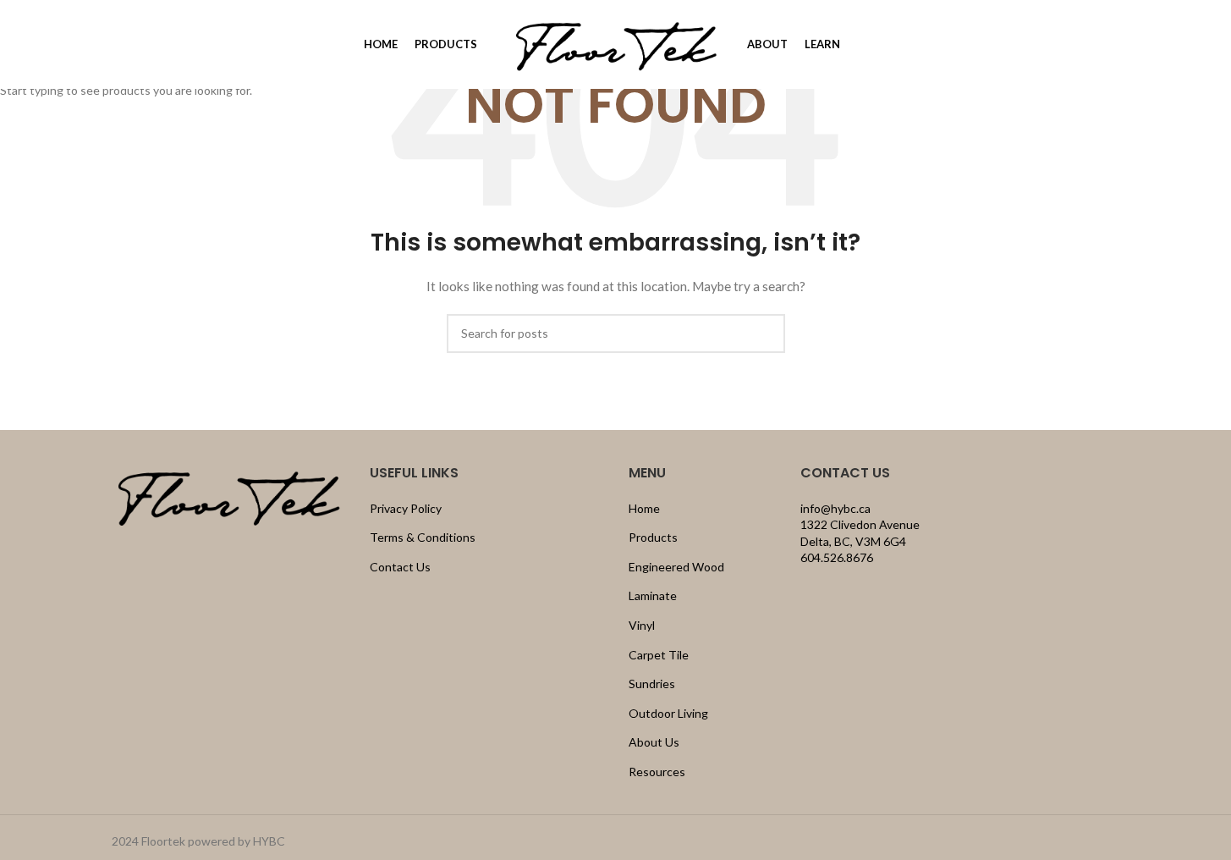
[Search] (118, 45)
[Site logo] (616, 43)
